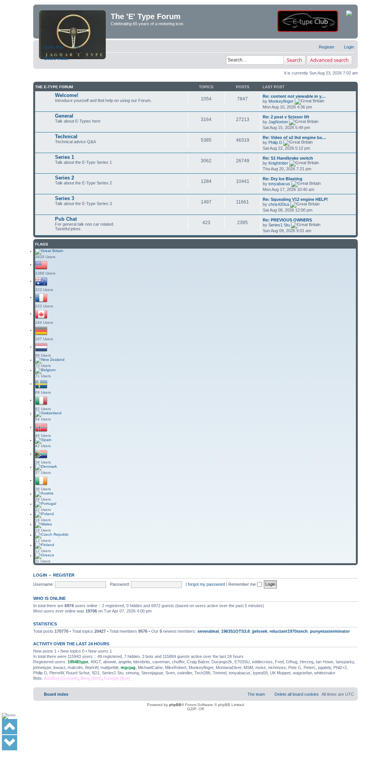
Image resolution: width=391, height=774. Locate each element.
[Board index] (73, 21)
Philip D (275, 142)
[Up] (9, 726)
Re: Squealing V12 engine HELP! (295, 199)
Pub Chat (66, 219)
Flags (41, 244)
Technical (66, 136)
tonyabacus (279, 183)
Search (294, 60)
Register (63, 575)
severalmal (208, 631)
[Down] (9, 742)
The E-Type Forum (54, 87)
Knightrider (278, 163)
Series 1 (64, 157)
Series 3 (64, 198)
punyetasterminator (330, 631)
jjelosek (259, 631)
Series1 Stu (279, 225)
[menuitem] (74, 47)
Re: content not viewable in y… (294, 96)
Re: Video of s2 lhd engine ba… (294, 137)
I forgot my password (205, 584)
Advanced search (329, 60)
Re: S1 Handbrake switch (288, 158)
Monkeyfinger (281, 101)
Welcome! (66, 95)
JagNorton (278, 122)
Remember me (242, 584)
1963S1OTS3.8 (235, 631)
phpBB (175, 705)
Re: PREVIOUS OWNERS (287, 220)
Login (40, 575)
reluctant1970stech (289, 631)
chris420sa (278, 204)
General (64, 116)
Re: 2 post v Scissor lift (286, 117)
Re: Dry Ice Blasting (282, 178)
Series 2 (64, 178)
